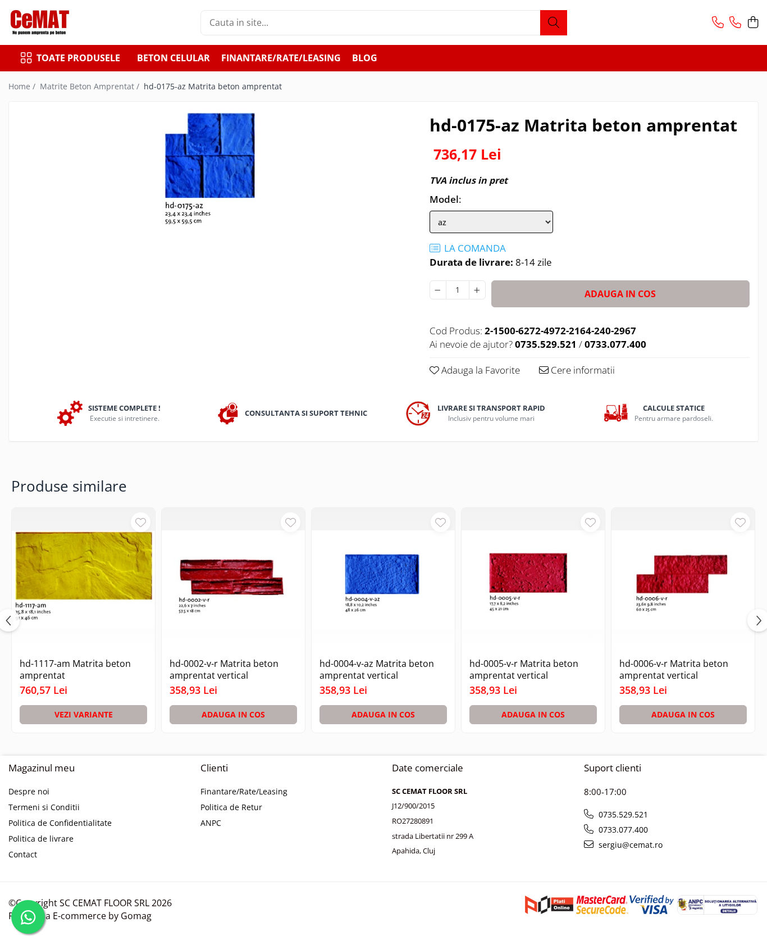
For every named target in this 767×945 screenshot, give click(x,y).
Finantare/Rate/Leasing (281, 58)
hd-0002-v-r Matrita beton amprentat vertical (224, 670)
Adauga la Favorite (479, 370)
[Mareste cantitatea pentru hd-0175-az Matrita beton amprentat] (477, 289)
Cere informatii (582, 370)
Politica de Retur (231, 807)
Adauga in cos (620, 294)
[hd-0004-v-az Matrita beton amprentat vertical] (383, 579)
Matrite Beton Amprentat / (90, 86)
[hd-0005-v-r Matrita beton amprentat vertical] (533, 579)
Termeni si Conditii (44, 807)
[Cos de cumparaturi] (753, 22)
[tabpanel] (209, 168)
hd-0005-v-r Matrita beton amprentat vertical (523, 670)
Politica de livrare (41, 838)
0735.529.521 (622, 814)
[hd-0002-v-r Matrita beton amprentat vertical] (233, 579)
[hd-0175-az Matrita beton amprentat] (209, 168)
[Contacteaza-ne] (718, 22)
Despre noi (28, 791)
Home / (23, 86)
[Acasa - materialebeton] (64, 22)
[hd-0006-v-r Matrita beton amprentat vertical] (683, 579)
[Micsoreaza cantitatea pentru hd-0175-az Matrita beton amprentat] (438, 289)
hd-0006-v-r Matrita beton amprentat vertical (673, 670)
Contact (22, 854)
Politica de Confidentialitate (60, 822)
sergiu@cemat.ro (629, 844)
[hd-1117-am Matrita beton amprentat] (83, 579)
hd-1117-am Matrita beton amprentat (75, 670)
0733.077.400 (622, 829)
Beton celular (173, 58)
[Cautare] (553, 22)
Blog (364, 58)
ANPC (210, 822)
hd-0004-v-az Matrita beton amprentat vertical (376, 670)
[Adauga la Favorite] (140, 522)
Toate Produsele (78, 58)
